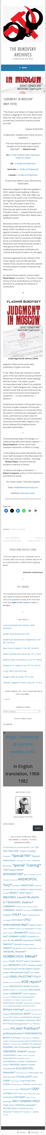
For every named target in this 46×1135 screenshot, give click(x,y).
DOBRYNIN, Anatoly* (34, 933)
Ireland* (6, 977)
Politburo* (32, 1028)
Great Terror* (16, 961)
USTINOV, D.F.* (11, 1093)
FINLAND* (18, 944)
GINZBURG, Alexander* (14, 951)
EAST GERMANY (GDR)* (14, 936)
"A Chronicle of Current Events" (16, 847)
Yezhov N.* (18, 1112)
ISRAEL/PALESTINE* (21, 976)
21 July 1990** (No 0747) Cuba (15, 671)
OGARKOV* (16, 1017)
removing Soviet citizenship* (18, 1041)
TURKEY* (27, 1084)
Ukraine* (11, 1089)
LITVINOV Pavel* (16, 997)
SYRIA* (6, 1080)
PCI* (5, 1023)
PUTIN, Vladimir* (27, 1038)
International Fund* (20, 972)
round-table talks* (15, 1044)
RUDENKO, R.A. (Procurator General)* (22, 1047)
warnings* (7, 1101)
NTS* (10, 1017)
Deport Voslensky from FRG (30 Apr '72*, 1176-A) (22, 654)
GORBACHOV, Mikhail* (20, 956)
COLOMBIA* (7, 920)
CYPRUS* (12, 928)
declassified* (29, 929)
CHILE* (16, 914)
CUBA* (5, 929)
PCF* (38, 1020)
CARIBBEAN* (9, 906)
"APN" (32, 847)
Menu (24, 67)
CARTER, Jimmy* (21, 907)
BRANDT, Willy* (17, 892)
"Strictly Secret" (21, 860)
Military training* (13, 1009)
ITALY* (37, 976)
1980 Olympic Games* (13, 869)
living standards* (28, 997)
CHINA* (24, 915)
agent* (26, 874)
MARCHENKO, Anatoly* (13, 1003)
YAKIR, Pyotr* (9, 1105)
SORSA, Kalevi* (33, 1073)
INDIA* (6, 972)
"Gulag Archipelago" (27, 851)
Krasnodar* (24, 990)
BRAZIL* (29, 893)
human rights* (25, 968)
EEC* (38, 937)
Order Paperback (32, 155)
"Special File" (21, 855)
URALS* (17, 1089)
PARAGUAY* (30, 1020)
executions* (28, 940)
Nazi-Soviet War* (36, 1010)
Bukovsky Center (27, 493)
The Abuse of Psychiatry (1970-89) (35, 539)
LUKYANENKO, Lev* (9, 1000)
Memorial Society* (15, 1006)
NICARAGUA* (17, 1013)
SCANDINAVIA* (9, 1055)
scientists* (32, 1055)
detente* (11, 933)
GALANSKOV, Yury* (19, 948)
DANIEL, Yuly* (20, 929)
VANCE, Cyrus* (23, 1094)
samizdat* (31, 1051)
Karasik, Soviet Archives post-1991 (16, 634)
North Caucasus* (37, 1014)
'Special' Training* (27, 865)
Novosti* (5, 1017)
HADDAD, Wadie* (35, 965)
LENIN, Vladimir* (30, 993)
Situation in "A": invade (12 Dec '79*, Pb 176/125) (22, 665)
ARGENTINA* (27, 885)
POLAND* (16, 1028)
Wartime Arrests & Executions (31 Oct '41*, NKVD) (22, 660)
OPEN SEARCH (8, 824)
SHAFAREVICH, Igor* (23, 1058)
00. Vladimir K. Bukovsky (17, 529)
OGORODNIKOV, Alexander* (30, 1017)
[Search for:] (23, 699)
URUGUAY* (25, 1089)
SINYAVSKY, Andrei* (19, 1064)
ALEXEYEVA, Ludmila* (34, 874)
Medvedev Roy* (28, 1003)
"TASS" (29, 860)
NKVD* (27, 1013)
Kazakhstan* (17, 982)
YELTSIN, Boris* (10, 1108)
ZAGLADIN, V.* (27, 1112)
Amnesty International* (10, 880)
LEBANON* (16, 993)
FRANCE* (7, 948)
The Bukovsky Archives (23, 52)
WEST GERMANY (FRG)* (26, 1101)
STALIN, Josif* (24, 1076)
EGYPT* (5, 940)
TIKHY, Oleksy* (15, 1081)
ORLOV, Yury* (9, 1020)
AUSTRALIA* (38, 886)
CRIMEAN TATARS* (35, 925)
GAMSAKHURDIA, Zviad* (34, 948)
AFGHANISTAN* (13, 874)
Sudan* (35, 1077)
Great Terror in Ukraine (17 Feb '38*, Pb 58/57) (21, 648)
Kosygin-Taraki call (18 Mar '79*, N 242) (18, 677)
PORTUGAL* (16, 1038)
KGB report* (31, 981)
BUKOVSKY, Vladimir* (20, 902)
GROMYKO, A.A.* (17, 965)
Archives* (16, 885)
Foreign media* (28, 944)
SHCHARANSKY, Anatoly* (14, 1061)
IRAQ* (37, 972)
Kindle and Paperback (26, 163)
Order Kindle (17, 155)
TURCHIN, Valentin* (16, 1084)
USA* (35, 1089)
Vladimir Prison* (31, 1097)
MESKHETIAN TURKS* (28, 1006)
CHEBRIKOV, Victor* (13, 910)
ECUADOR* (31, 936)
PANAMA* (20, 1020)
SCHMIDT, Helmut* (22, 1055)
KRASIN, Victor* (14, 990)
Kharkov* (6, 986)
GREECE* (27, 961)
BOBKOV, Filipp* (27, 889)
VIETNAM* (20, 1097)
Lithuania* (6, 997)
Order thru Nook (23, 157)
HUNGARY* (36, 969)
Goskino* (6, 961)
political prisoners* (13, 1033)
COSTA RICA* (17, 920)
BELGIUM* (6, 889)
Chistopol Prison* (34, 915)
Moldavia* (28, 1010)
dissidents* (21, 932)
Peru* (31, 1024)
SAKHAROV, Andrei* (15, 1051)
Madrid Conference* (22, 1000)
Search (37, 828)
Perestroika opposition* (18, 1023)
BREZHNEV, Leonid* (15, 897)
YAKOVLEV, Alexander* (25, 1105)
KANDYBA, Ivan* (8, 982)
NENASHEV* (6, 1014)
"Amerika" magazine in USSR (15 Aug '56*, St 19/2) (22, 682)
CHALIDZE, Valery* (32, 907)
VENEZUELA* (8, 1097)
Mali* (30, 1000)
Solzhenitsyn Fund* (22, 1073)
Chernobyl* (27, 910)
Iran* (32, 972)
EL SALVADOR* (15, 940)
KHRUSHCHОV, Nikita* (19, 986)
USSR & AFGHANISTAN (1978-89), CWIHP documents (12, 539)
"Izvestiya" (7, 856)
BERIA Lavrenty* (15, 889)
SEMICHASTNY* (10, 1058)
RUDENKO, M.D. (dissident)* (32, 1044)
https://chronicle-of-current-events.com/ (23, 744)
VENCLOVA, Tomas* (34, 1094)
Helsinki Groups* (10, 969)
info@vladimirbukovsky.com (25, 487)
